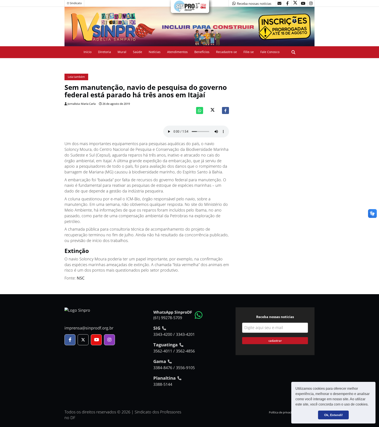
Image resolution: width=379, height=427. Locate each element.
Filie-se (248, 52)
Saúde (137, 52)
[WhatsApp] (199, 110)
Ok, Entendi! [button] (333, 415)
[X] (295, 3)
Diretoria (104, 52)
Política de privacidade (283, 412)
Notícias (155, 52)
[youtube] (303, 3)
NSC (80, 278)
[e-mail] (279, 3)
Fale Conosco (269, 52)
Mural (122, 52)
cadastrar (275, 341)
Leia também (76, 77)
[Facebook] (225, 110)
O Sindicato (74, 3)
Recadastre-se (226, 52)
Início (87, 52)
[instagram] (311, 3)
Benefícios (201, 52)
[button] (370, 405)
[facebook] (287, 3)
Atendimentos (177, 52)
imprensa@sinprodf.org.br (88, 328)
